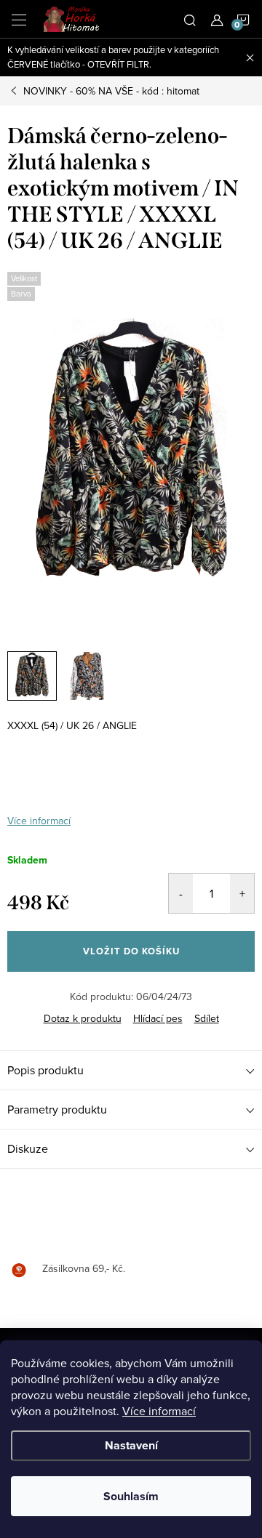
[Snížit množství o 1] (181, 893)
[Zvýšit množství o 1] (242, 893)
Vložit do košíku (131, 951)
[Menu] (19, 19)
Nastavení (131, 1445)
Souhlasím (131, 1496)
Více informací (159, 1411)
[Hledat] (190, 19)
